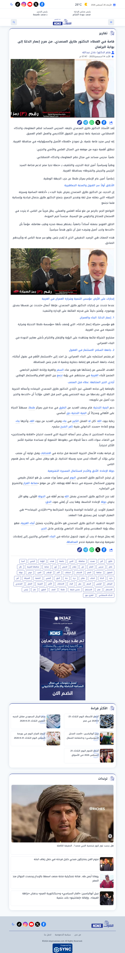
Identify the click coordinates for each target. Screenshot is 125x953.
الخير (44, 528)
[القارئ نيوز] (102, 924)
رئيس (26, 589)
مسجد (92, 561)
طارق (110, 561)
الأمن (50, 583)
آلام (58, 572)
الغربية (94, 375)
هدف (52, 561)
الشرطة (27, 578)
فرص (30, 572)
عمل (79, 583)
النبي (71, 561)
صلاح (83, 578)
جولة (103, 501)
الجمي (32, 561)
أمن (17, 578)
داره (110, 578)
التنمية (38, 578)
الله (99, 421)
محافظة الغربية (33, 567)
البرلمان (109, 583)
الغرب (39, 572)
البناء (52, 536)
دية (66, 578)
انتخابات (68, 572)
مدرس (101, 567)
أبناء (32, 523)
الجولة (41, 496)
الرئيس (99, 583)
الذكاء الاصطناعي (105, 595)
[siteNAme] (62, 22)
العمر (89, 572)
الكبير (75, 421)
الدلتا (102, 578)
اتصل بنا (47, 935)
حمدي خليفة (75, 589)
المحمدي (19, 583)
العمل (30, 583)
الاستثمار (88, 589)
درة (74, 578)
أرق (55, 567)
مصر (98, 589)
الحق (49, 501)
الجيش (64, 567)
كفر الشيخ (66, 426)
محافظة (82, 561)
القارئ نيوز (89, 595)
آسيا (23, 561)
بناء (64, 421)
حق (68, 413)
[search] (14, 22)
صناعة (34, 483)
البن (101, 561)
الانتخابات (46, 453)
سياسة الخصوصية (63, 935)
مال (20, 567)
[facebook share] (104, 122)
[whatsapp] (79, 122)
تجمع (59, 375)
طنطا (32, 407)
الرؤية (42, 561)
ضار (34, 589)
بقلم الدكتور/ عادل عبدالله (96, 52)
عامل (110, 567)
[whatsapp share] (91, 122)
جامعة (61, 561)
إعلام (74, 567)
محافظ (99, 572)
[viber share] (85, 122)
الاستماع (109, 589)
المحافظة (72, 541)
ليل (82, 567)
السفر (60, 369)
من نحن (77, 935)
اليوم (73, 477)
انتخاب (92, 578)
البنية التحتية (101, 407)
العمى (48, 578)
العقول (109, 572)
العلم (91, 567)
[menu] (111, 22)
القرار (26, 483)
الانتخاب (79, 572)
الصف (53, 589)
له (89, 421)
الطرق (62, 407)
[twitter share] (97, 122)
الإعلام (49, 572)
